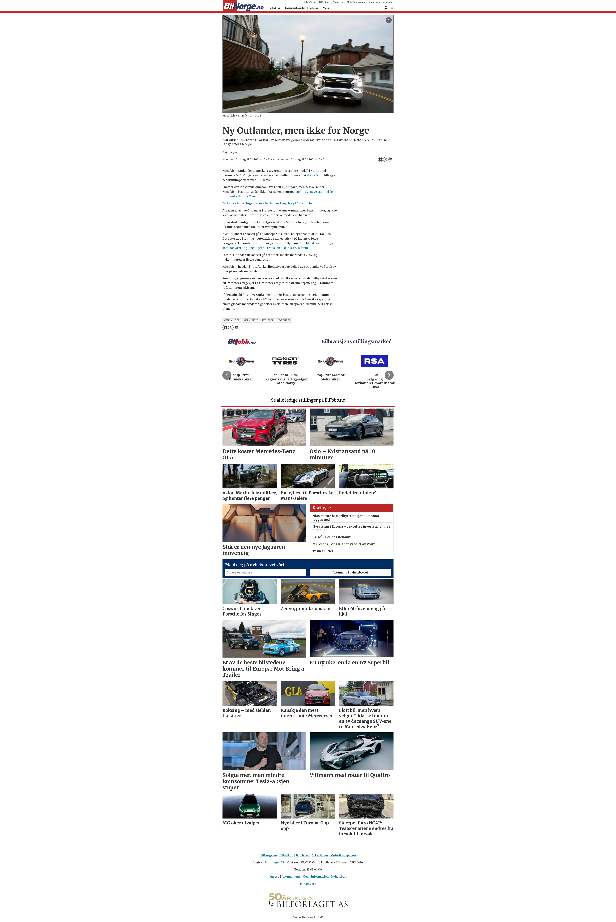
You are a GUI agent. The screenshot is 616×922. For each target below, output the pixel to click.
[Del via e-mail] (390, 159)
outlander (232, 320)
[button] (226, 375)
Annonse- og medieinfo (380, 2)
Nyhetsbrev (339, 876)
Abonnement (291, 876)
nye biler (284, 320)
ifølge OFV (314, 175)
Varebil (326, 8)
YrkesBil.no (310, 2)
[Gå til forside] (243, 6)
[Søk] (385, 8)
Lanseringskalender (295, 8)
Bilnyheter (275, 8)
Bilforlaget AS (274, 862)
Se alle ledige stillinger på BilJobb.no (308, 400)
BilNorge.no (268, 855)
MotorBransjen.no (356, 2)
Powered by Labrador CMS (308, 917)
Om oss (274, 876)
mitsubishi (251, 320)
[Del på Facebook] (380, 159)
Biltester (314, 8)
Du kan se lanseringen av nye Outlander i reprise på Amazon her (268, 203)
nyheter (268, 320)
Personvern (308, 884)
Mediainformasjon (316, 876)
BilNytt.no (324, 2)
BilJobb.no (338, 2)
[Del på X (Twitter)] (385, 159)
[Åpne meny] (392, 8)
